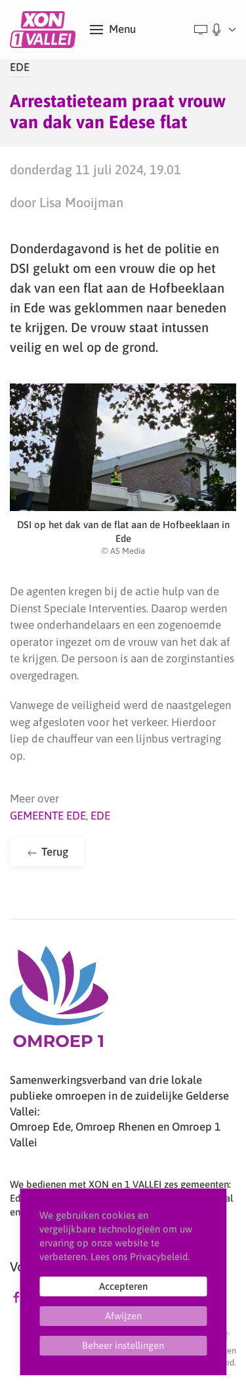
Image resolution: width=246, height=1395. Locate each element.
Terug (53, 851)
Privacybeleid (159, 1256)
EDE (20, 67)
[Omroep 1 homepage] (59, 1001)
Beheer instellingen (123, 1345)
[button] (113, 29)
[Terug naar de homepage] (45, 29)
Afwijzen (123, 1315)
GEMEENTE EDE (48, 815)
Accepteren (123, 1286)
